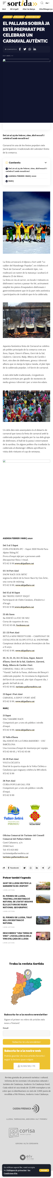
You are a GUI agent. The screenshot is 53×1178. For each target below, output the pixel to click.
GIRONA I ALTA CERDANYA (26, 1144)
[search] (42, 3)
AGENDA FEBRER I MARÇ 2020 (22, 176)
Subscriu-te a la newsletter (26, 1041)
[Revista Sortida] (22, 3)
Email (5, 1028)
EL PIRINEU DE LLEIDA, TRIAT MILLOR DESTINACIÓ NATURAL (17, 920)
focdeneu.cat (22, 625)
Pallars (18, 17)
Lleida (7, 17)
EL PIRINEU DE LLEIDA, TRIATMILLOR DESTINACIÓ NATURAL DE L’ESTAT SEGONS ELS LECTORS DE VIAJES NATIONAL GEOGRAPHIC (18, 902)
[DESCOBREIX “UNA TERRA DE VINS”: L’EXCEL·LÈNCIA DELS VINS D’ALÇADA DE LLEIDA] (43, 936)
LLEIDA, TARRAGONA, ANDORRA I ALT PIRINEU (26, 1119)
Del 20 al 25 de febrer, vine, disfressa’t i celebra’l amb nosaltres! (26, 169)
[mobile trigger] (5, 3)
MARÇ (11, 181)
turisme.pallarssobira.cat (28, 686)
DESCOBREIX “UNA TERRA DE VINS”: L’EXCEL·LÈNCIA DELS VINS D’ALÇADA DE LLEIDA (17, 936)
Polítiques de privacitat (16, 1170)
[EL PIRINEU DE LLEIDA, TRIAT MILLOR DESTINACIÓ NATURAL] (43, 920)
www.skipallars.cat (24, 563)
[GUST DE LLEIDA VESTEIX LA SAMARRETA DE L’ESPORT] (43, 886)
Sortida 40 (33, 17)
